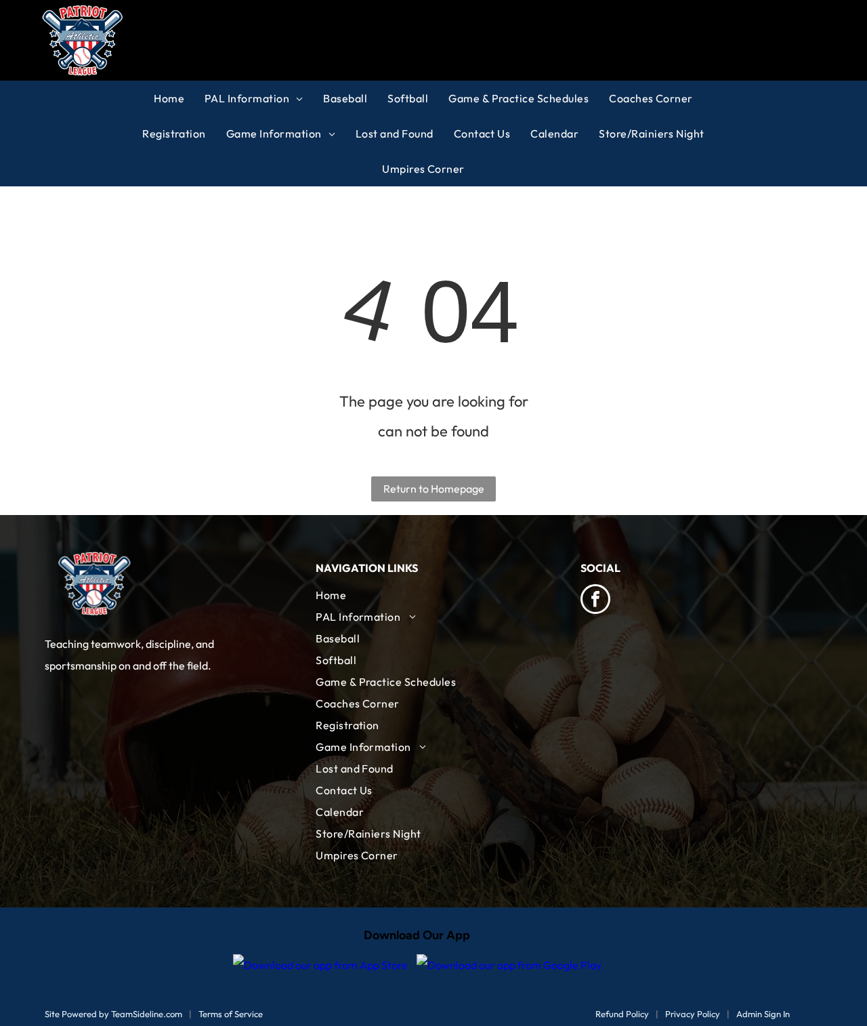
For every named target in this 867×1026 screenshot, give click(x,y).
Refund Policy (622, 1013)
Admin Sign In (763, 1013)
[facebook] (595, 600)
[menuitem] (179, 98)
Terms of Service (230, 1013)
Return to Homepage (433, 488)
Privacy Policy (692, 1013)
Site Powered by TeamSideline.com (113, 1013)
